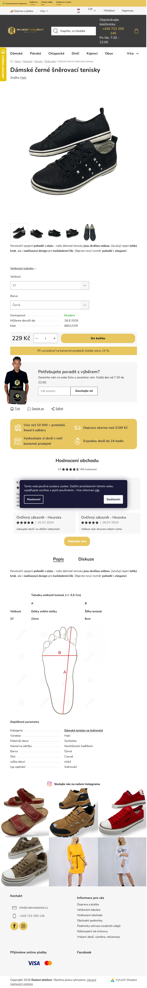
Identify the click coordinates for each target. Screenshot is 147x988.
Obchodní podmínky (90, 921)
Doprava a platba (88, 904)
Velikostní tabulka (22, 268)
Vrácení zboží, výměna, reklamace (98, 937)
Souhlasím (113, 499)
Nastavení (33, 499)
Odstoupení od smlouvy (92, 931)
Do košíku (98, 338)
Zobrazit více (77, 541)
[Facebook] (14, 926)
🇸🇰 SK (78, 11)
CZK (90, 9)
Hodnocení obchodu (77, 460)
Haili (23, 78)
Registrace (127, 10)
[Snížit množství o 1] (36, 338)
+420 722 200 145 (113, 31)
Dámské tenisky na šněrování (83, 730)
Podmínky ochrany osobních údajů (98, 926)
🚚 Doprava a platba (21, 11)
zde (97, 490)
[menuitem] (16, 53)
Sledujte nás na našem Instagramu (77, 784)
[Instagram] (23, 926)
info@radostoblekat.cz (33, 908)
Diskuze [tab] (86, 559)
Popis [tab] (58, 559)
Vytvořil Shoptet (126, 980)
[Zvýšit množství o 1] (54, 338)
